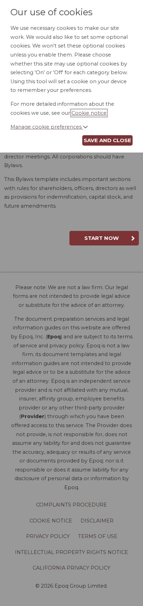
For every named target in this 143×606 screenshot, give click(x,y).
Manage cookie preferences (46, 127)
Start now (101, 238)
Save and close (107, 140)
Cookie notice (89, 113)
